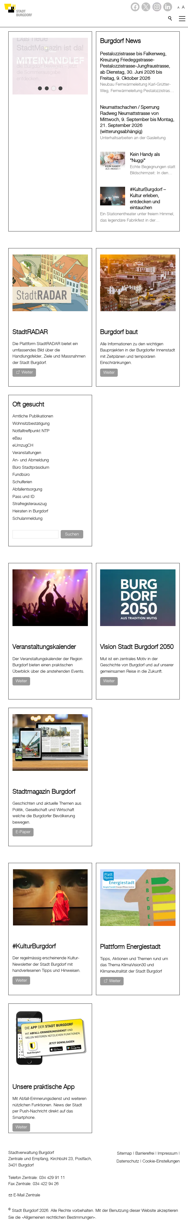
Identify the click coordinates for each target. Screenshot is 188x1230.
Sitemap (124, 1153)
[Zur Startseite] (18, 9)
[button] (167, 6)
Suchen (72, 534)
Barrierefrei (144, 1153)
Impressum (167, 1153)
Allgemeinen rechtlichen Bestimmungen (59, 1217)
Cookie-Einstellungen (161, 1161)
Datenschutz (128, 1161)
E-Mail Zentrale (26, 1195)
